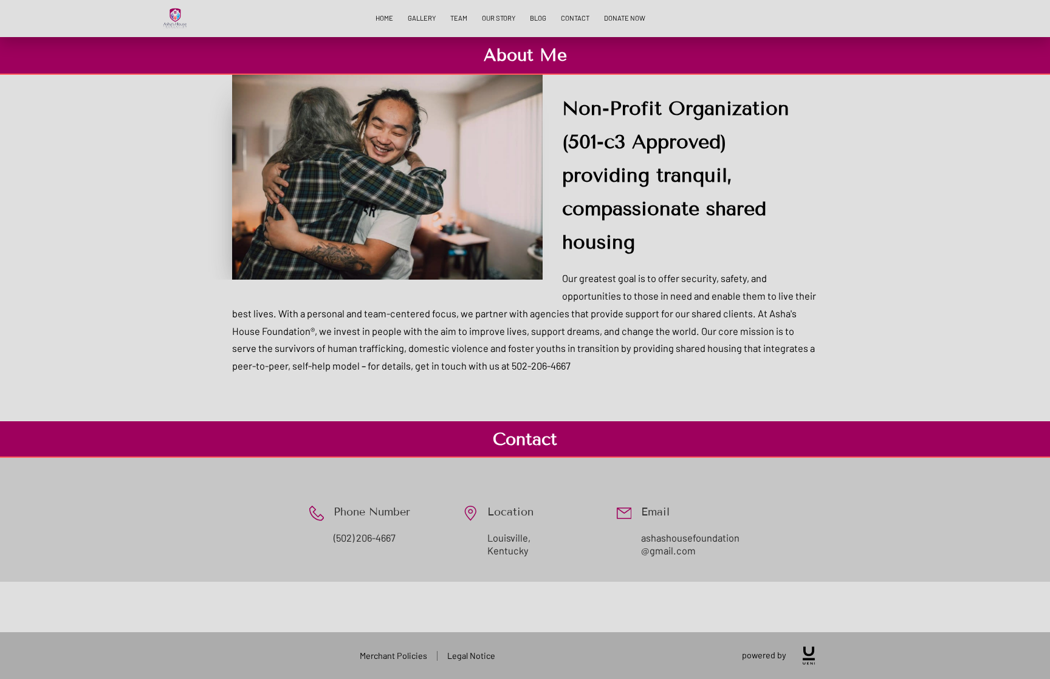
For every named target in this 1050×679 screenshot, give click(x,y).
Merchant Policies (393, 655)
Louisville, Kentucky (508, 544)
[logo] (809, 655)
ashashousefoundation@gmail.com (690, 544)
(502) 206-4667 (365, 537)
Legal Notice (471, 655)
